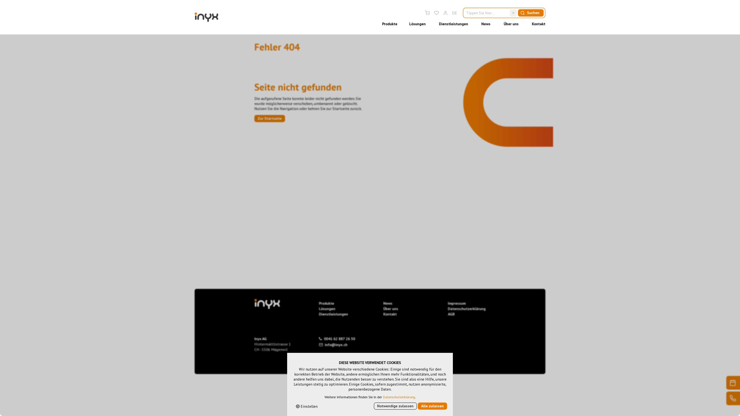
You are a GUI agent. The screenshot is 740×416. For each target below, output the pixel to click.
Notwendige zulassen (395, 405)
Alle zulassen (432, 405)
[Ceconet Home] (206, 17)
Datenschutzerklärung (399, 397)
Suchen (533, 12)
